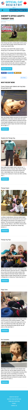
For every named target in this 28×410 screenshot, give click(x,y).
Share (4, 72)
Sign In (14, 7)
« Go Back (4, 77)
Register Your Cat (23, 10)
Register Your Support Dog (14, 399)
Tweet (11, 72)
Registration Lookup (14, 10)
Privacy (14, 403)
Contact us (14, 405)
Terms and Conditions (14, 401)
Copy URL (18, 72)
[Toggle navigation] (2, 10)
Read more (5, 129)
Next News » (23, 77)
